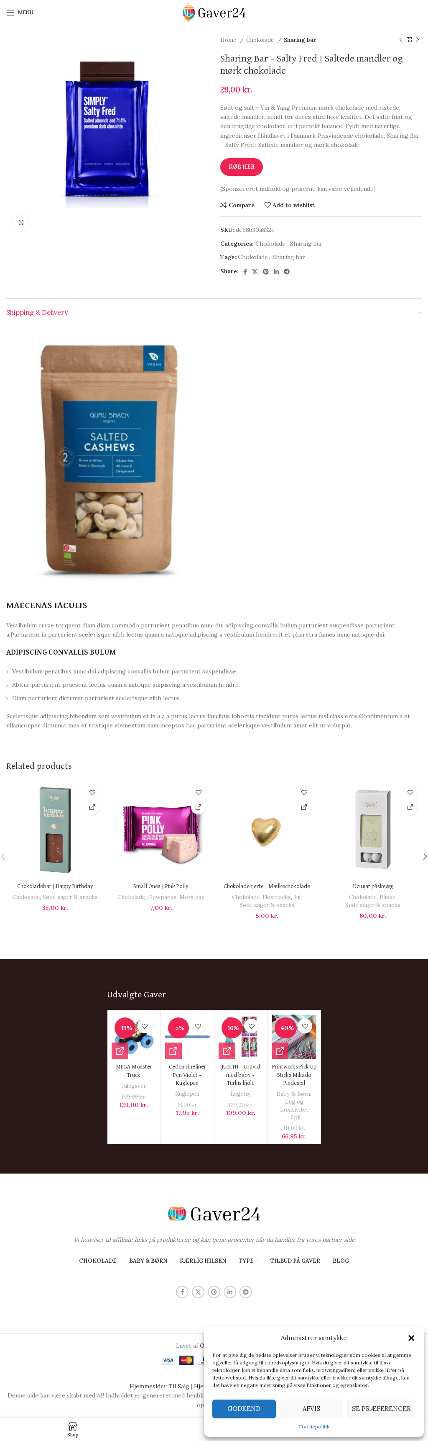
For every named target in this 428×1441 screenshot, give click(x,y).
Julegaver (134, 1085)
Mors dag (192, 897)
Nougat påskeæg (373, 886)
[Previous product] (401, 40)
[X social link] (255, 271)
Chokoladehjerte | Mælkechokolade (267, 886)
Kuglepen (187, 1093)
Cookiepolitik (313, 1426)
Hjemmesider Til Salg (159, 1386)
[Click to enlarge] (21, 222)
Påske (387, 897)
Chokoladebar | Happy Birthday (55, 886)
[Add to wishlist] (92, 792)
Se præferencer (381, 1409)
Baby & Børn (293, 1093)
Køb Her (242, 166)
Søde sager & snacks (70, 897)
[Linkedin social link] (276, 271)
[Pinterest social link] (265, 271)
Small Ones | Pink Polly (161, 886)
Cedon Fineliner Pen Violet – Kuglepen (187, 1075)
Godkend (243, 1409)
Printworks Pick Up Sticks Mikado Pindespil (294, 1075)
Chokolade (260, 40)
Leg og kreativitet (294, 1105)
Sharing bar (300, 40)
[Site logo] (214, 12)
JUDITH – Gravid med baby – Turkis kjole (241, 1075)
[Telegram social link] (286, 271)
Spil (295, 1117)
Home (229, 40)
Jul (297, 897)
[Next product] (417, 40)
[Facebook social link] (245, 271)
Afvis (311, 1409)
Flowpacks (162, 897)
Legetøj (240, 1093)
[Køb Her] (92, 807)
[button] (411, 1338)
